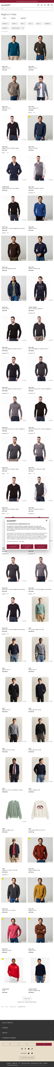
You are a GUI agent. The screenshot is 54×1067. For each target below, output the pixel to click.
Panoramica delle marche (12, 1065)
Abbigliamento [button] (13, 1006)
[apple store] (28, 1053)
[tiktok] (32, 1048)
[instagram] (22, 1048)
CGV (19, 1063)
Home (2, 1006)
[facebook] (25, 1048)
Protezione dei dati (25, 1063)
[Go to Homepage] (6, 5)
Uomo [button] (6, 1006)
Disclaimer (45, 1063)
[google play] (32, 1053)
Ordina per (4, 23)
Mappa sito (14, 1063)
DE (10, 1044)
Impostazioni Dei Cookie (36, 1063)
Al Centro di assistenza (27, 1057)
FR (27, 1044)
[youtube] (28, 1048)
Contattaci (8, 1063)
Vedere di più (27, 998)
